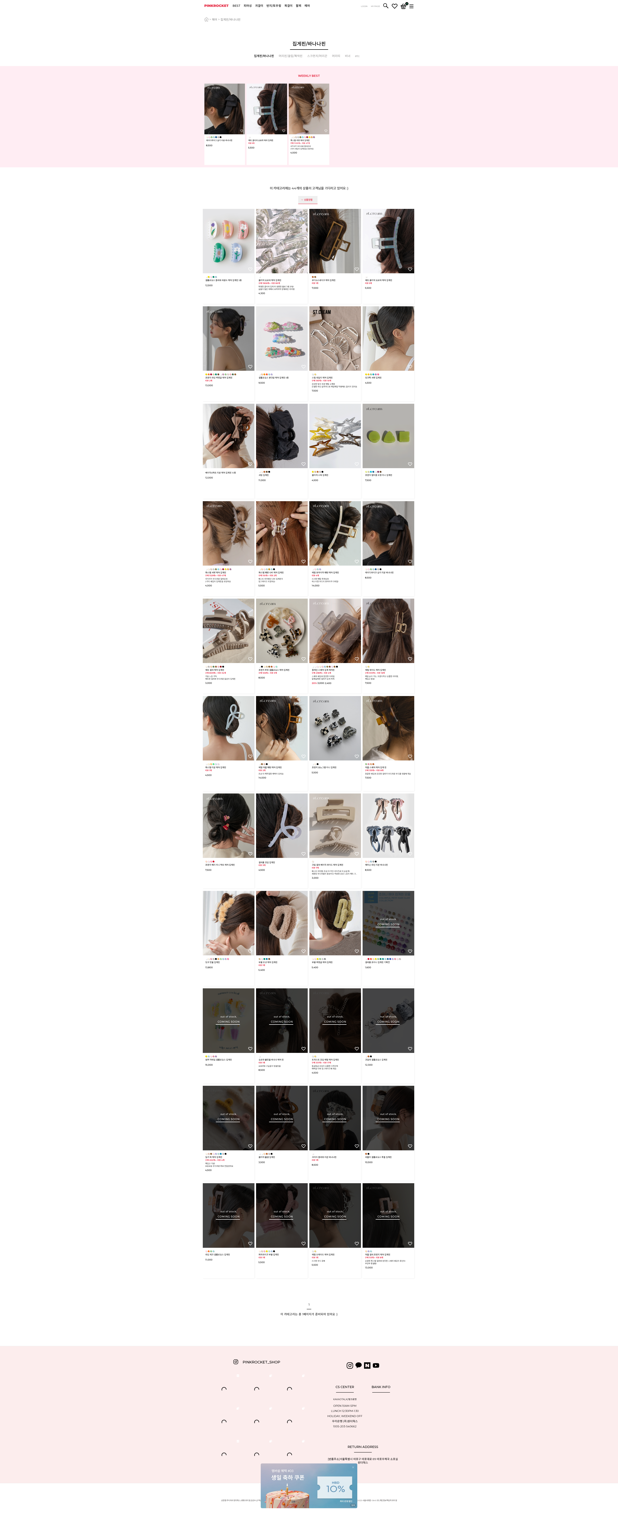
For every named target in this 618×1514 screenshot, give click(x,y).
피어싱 (248, 6)
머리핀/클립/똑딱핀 (291, 56)
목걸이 (288, 6)
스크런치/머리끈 (317, 56)
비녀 (347, 56)
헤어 (307, 6)
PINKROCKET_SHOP (261, 1362)
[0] (403, 6)
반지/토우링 (274, 6)
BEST (236, 6)
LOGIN (364, 6)
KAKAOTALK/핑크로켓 (345, 1399)
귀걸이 (259, 6)
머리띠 (336, 56)
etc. (357, 56)
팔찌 (298, 6)
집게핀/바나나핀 (230, 19)
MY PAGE (375, 6)
